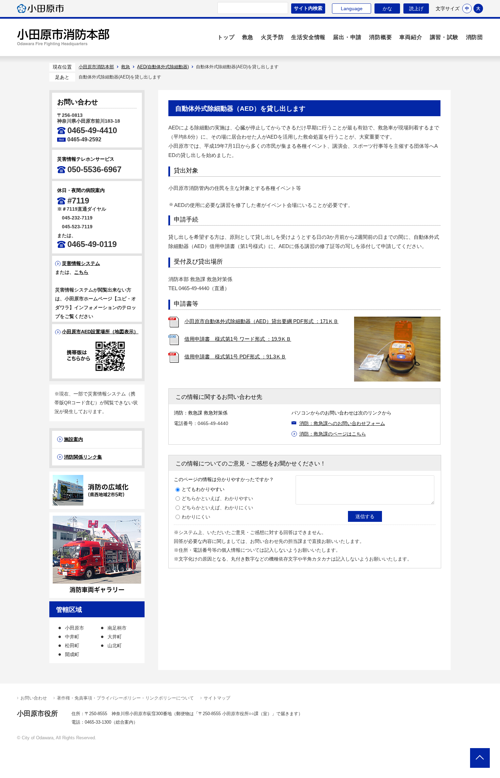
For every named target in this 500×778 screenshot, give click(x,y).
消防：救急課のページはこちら (332, 434)
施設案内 (73, 439)
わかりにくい (196, 516)
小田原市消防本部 (63, 37)
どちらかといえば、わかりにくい (217, 507)
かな (383, 8)
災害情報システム (81, 263)
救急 (125, 66)
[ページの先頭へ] (480, 758)
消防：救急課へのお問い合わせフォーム (342, 423)
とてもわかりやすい (203, 489)
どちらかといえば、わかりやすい (217, 498)
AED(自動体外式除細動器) (163, 66)
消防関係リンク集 (83, 457)
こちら (81, 272)
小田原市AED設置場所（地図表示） (100, 331)
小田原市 (40, 8)
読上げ (416, 8)
